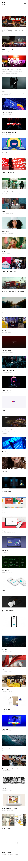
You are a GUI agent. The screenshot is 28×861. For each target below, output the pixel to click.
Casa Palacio (6, 828)
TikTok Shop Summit (8, 370)
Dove (3, 91)
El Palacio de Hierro (8, 610)
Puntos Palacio (6, 689)
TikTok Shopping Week (9, 271)
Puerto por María (7, 749)
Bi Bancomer (6, 709)
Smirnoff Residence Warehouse (12, 70)
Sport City (5, 650)
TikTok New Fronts (8, 172)
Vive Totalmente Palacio (9, 808)
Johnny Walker (6, 351)
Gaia (3, 511)
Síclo (3, 590)
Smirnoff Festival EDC (9, 192)
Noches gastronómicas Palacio (11, 769)
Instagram (10, 854)
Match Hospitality (7, 430)
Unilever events (7, 113)
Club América (6, 491)
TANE (4, 669)
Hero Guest (5, 630)
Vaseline (4, 152)
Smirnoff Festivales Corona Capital (13, 291)
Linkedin (16, 854)
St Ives (4, 251)
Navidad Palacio (7, 331)
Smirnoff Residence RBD (9, 132)
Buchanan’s (5, 570)
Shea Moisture (6, 232)
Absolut (4, 451)
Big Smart (5, 550)
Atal (3, 410)
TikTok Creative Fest (8, 50)
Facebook (4, 854)
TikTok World (6, 212)
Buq (3, 531)
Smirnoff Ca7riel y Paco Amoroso (12, 30)
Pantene (4, 471)
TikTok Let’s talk (7, 390)
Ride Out (5, 311)
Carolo (4, 788)
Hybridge (5, 729)
